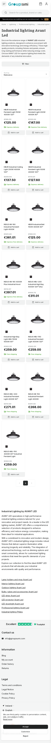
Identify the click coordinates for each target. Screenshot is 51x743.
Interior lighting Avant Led (13, 584)
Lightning (12, 24)
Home (4, 24)
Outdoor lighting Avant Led (13, 587)
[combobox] (25, 12)
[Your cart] (41, 3)
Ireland (8, 706)
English (8, 710)
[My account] (46, 3)
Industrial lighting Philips (12, 612)
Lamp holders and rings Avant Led (17, 579)
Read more (7, 719)
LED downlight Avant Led (13, 604)
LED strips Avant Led (11, 595)
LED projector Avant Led (12, 600)
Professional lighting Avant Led (15, 608)
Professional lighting (27, 24)
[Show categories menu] (4, 3)
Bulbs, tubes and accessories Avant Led (19, 592)
